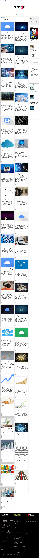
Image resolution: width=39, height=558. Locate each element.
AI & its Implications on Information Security (30, 539)
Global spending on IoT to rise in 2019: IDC (7, 406)
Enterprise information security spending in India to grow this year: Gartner (21, 316)
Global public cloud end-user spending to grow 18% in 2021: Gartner (7, 127)
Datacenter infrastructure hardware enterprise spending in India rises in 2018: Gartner (7, 474)
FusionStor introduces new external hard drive (34, 55)
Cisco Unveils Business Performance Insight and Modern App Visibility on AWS (31, 535)
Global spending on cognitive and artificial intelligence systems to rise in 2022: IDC (20, 411)
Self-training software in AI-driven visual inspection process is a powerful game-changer (7, 539)
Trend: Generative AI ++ (6, 535)
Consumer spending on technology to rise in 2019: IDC (7, 361)
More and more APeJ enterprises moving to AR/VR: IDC (6, 292)
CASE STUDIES (11, 10)
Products (22, 10)
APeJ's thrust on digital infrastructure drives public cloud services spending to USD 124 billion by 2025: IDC (21, 33)
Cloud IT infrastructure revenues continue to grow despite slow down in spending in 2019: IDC (21, 339)
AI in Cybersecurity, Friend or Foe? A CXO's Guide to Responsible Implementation (34, 112)
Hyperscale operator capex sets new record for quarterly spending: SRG (21, 81)
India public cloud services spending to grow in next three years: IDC (7, 385)
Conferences (27, 10)
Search (36, 21)
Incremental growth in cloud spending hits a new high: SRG (21, 293)
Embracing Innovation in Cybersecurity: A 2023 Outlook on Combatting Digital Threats (31, 530)
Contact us (22, 14)
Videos (17, 14)
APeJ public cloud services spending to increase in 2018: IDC (6, 498)
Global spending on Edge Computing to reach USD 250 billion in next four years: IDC (21, 174)
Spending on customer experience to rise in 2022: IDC (7, 338)
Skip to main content (3, 0)
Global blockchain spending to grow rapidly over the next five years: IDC (21, 457)
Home (1, 17)
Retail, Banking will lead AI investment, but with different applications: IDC (21, 388)
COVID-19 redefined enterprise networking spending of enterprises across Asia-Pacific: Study (7, 175)
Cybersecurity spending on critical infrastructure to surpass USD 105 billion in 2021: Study (6, 79)
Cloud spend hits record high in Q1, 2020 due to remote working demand (21, 271)
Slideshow (33, 10)
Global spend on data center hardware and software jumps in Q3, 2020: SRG (7, 103)
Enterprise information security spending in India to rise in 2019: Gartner (21, 434)
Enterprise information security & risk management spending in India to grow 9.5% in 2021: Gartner (21, 57)
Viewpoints (17, 10)
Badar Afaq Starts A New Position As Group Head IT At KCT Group (19, 542)
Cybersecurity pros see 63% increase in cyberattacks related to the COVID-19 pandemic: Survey (7, 245)
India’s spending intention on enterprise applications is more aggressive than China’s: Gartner (21, 482)
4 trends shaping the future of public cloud (7, 32)
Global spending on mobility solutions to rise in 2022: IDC (6, 428)
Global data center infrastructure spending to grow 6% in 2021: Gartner (21, 127)
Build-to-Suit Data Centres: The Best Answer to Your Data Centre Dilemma (34, 92)
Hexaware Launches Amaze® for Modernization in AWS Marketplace (19, 520)
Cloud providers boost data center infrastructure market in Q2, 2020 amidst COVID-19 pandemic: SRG (21, 198)
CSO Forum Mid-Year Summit (33, 51)
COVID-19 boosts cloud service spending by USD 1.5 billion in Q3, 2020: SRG (21, 104)
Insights (6, 10)
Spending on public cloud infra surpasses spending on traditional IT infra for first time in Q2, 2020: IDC (7, 150)
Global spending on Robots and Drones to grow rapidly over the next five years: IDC (7, 450)
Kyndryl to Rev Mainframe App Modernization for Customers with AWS (18, 531)
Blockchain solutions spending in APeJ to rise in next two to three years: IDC (21, 364)
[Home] (19, 7)
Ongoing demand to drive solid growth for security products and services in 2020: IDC (7, 222)
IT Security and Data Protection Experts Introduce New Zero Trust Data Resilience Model (19, 536)
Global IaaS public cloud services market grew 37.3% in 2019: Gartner (21, 223)
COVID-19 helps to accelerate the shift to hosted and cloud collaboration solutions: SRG (21, 150)
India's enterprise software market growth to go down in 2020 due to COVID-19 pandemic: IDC (20, 247)
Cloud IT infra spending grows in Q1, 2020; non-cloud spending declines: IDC (7, 269)
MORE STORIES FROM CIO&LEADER (19, 546)
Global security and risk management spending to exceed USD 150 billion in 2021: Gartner (7, 55)
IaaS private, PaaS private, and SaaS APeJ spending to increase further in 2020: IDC (7, 199)
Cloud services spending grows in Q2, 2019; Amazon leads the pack (7, 316)
